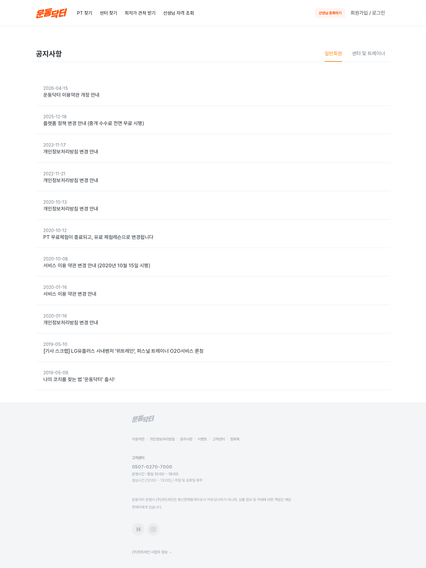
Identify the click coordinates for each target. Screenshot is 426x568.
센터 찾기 (108, 13)
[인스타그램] (153, 529)
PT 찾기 (84, 13)
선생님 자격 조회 (178, 13)
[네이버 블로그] (138, 529)
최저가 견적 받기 (140, 13)
